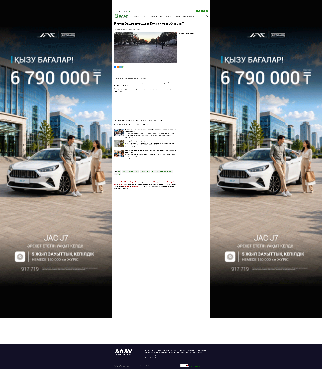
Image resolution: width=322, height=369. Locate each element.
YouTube (124, 182)
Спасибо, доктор (188, 16)
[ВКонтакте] (197, 11)
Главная (136, 16)
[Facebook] (204, 11)
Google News (134, 182)
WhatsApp (126, 186)
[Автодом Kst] (56, 184)
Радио (161, 16)
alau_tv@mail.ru (155, 355)
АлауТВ (168, 16)
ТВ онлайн (153, 16)
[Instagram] (202, 11)
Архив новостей (149, 357)
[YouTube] (207, 11)
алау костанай (134, 171)
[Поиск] (207, 16)
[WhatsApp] (123, 67)
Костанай (155, 171)
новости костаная (166, 171)
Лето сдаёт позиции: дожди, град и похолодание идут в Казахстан (146, 141)
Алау (118, 171)
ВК (154, 182)
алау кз (124, 171)
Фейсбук (170, 182)
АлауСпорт (176, 16)
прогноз (117, 174)
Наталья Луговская (120, 29)
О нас (144, 16)
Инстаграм (121, 184)
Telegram (134, 186)
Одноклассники (161, 182)
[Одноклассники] (199, 11)
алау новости (145, 171)
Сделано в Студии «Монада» (122, 366)
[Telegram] (120, 67)
